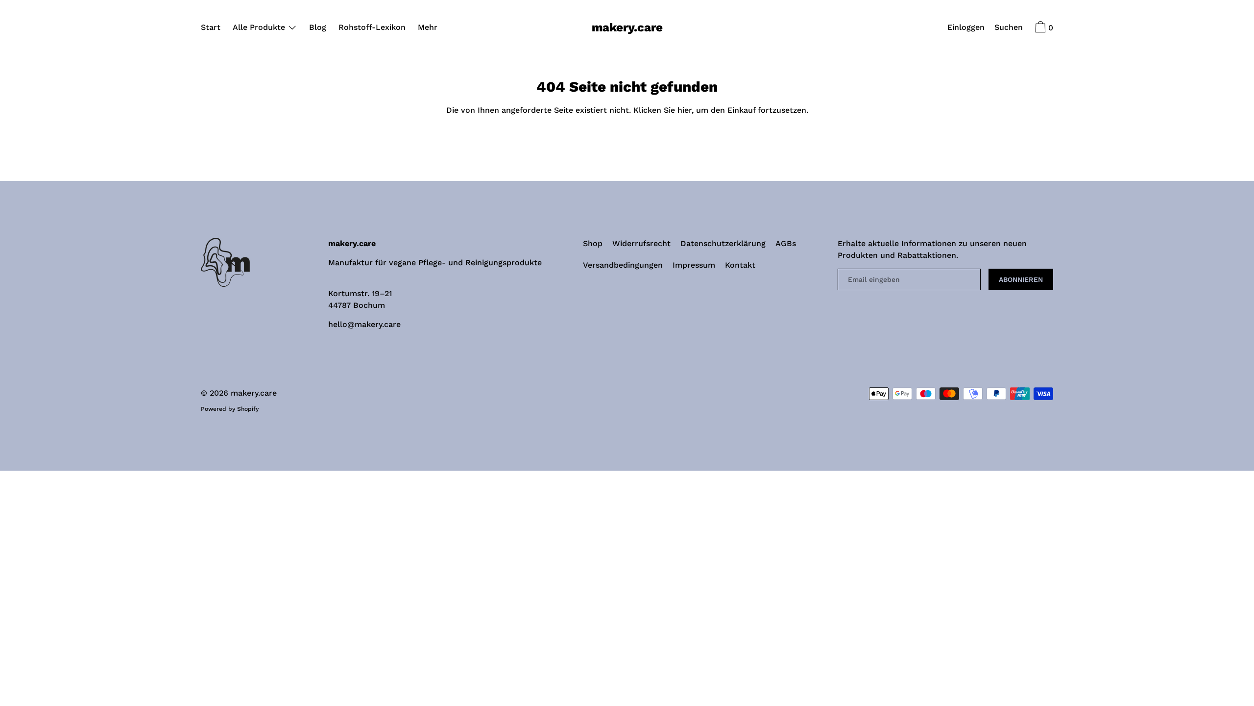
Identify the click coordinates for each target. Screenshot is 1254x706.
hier (684, 110)
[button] (1008, 28)
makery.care (627, 27)
